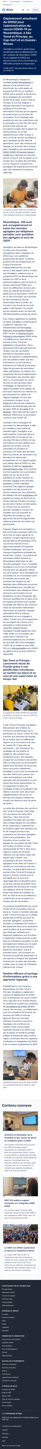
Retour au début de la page (11, 1445)
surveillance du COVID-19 (18, 1006)
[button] (29, 10)
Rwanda (7, 412)
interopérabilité (19, 648)
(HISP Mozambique (22, 82)
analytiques (28, 495)
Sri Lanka (24, 409)
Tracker (15, 481)
